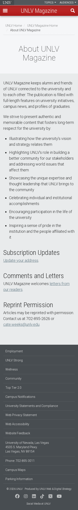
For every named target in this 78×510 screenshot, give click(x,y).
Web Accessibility (17, 424)
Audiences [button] (67, 2)
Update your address (20, 260)
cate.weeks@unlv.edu (21, 324)
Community (13, 378)
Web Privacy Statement (21, 415)
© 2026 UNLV (14, 488)
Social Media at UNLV (38, 503)
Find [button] (73, 10)
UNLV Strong (14, 360)
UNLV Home (13, 25)
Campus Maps (15, 470)
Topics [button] (49, 2)
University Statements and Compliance (31, 406)
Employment (14, 351)
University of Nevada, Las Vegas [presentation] (7, 2)
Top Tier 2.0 (13, 387)
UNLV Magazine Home (42, 25)
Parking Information (19, 479)
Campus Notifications (20, 396)
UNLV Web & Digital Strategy (55, 488)
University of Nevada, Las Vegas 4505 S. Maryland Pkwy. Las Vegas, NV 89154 (27, 447)
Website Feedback (17, 433)
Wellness (11, 369)
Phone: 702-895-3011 (20, 460)
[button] (5, 10)
